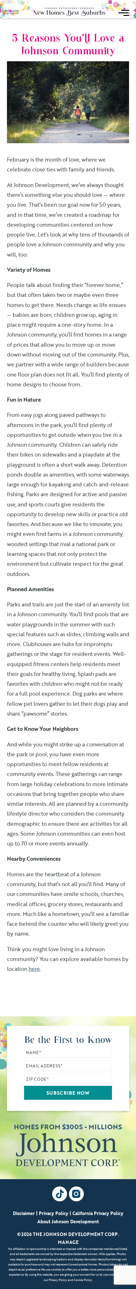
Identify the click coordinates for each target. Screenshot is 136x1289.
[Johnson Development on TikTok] (59, 1193)
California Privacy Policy (97, 1213)
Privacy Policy (53, 1213)
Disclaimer (24, 1213)
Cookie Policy (83, 1280)
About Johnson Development (68, 1221)
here (34, 968)
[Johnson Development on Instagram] (76, 1193)
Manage (68, 1242)
